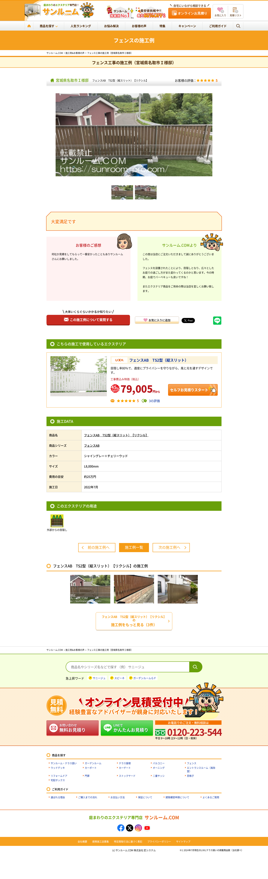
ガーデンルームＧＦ (144, 678)
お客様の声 (139, 26)
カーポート (91, 767)
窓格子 (190, 775)
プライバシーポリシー (159, 841)
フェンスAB (92, 445)
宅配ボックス (58, 780)
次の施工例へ (169, 547)
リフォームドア (59, 775)
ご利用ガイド (218, 26)
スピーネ (119, 678)
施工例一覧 (134, 547)
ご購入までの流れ (87, 797)
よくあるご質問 (211, 797)
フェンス (191, 763)
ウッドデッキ (58, 767)
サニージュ (99, 678)
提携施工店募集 (100, 841)
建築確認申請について (177, 797)
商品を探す (47, 26)
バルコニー (159, 763)
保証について (145, 797)
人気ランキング (81, 26)
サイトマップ (183, 841)
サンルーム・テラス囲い (64, 763)
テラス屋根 (125, 763)
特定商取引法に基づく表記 (128, 841)
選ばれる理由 (58, 797)
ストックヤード (127, 775)
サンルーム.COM (134, 817)
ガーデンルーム (93, 763)
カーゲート (125, 767)
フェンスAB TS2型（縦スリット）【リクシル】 (120, 80)
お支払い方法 (117, 797)
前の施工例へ (99, 547)
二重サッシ (159, 775)
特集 (162, 26)
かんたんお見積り (130, 728)
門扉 (87, 775)
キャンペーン (187, 26)
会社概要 (82, 841)
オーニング (159, 767)
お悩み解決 (111, 26)
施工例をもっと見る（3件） (134, 620)
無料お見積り (72, 728)
